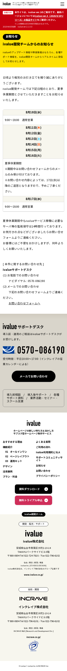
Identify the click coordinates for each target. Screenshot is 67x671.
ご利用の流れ (43, 447)
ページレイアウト (17, 456)
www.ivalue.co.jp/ (33, 575)
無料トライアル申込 (30, 500)
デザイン (7, 466)
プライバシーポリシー (48, 476)
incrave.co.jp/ (33, 637)
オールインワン (16, 452)
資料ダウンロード (29, 489)
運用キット (13, 461)
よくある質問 (43, 442)
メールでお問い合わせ (33, 376)
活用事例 (7, 471)
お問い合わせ (43, 471)
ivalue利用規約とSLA (48, 452)
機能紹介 (7, 447)
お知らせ (41, 465)
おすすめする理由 (12, 442)
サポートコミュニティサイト (49, 459)
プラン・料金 (10, 476)
